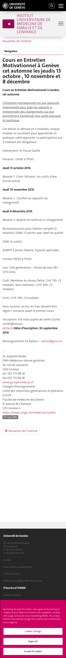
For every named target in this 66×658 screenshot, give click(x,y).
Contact (7, 559)
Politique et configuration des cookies (22, 580)
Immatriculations (12, 595)
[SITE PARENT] (8, 23)
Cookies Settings (33, 631)
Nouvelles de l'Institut (17, 41)
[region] (33, 629)
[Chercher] (51, 5)
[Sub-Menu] (60, 24)
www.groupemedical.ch (18, 382)
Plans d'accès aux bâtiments (17, 566)
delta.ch (8, 328)
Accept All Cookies (33, 651)
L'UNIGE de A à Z (12, 573)
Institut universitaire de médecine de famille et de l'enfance (34, 24)
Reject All (32, 641)
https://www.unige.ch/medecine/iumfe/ (29, 413)
